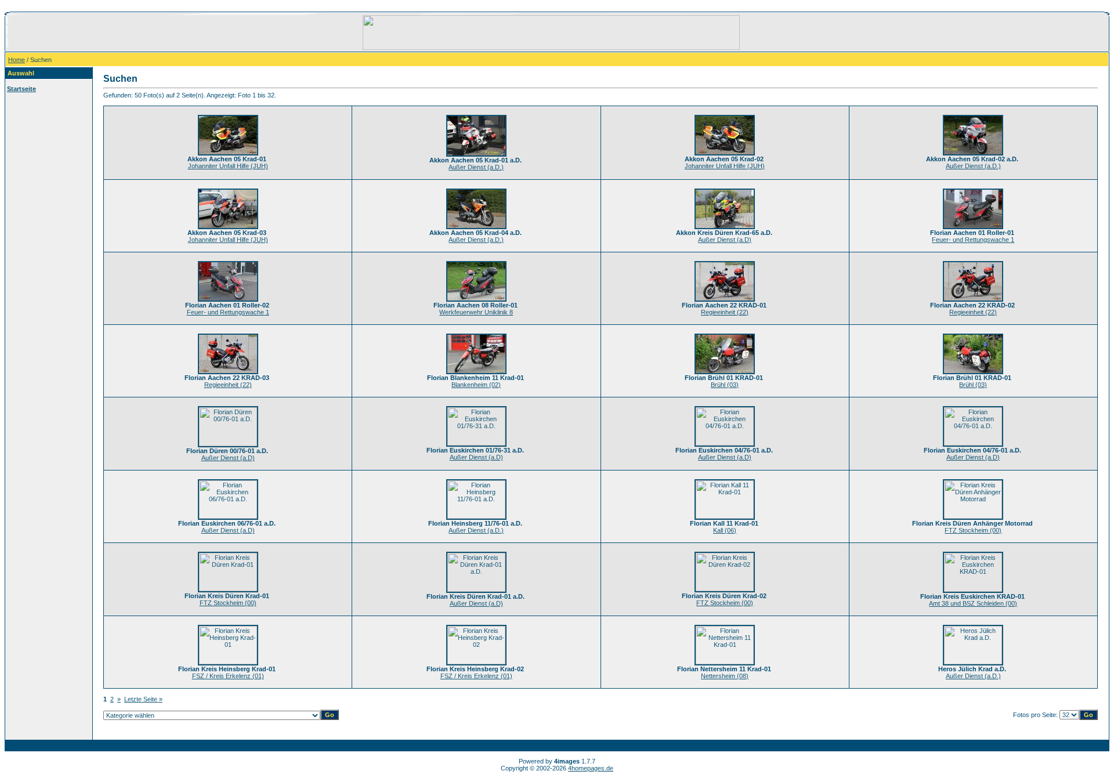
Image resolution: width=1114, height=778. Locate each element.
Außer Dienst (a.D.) (476, 167)
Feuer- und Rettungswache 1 (973, 239)
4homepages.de (590, 768)
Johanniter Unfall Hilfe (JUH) (228, 165)
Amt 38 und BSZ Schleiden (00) (973, 603)
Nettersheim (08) (724, 675)
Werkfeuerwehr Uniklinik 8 (476, 312)
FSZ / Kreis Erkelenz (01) (228, 675)
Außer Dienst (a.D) (724, 239)
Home (16, 59)
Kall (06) (724, 530)
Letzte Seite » (143, 699)
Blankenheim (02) (476, 384)
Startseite (21, 88)
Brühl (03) (725, 384)
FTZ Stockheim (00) (973, 530)
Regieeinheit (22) (724, 312)
